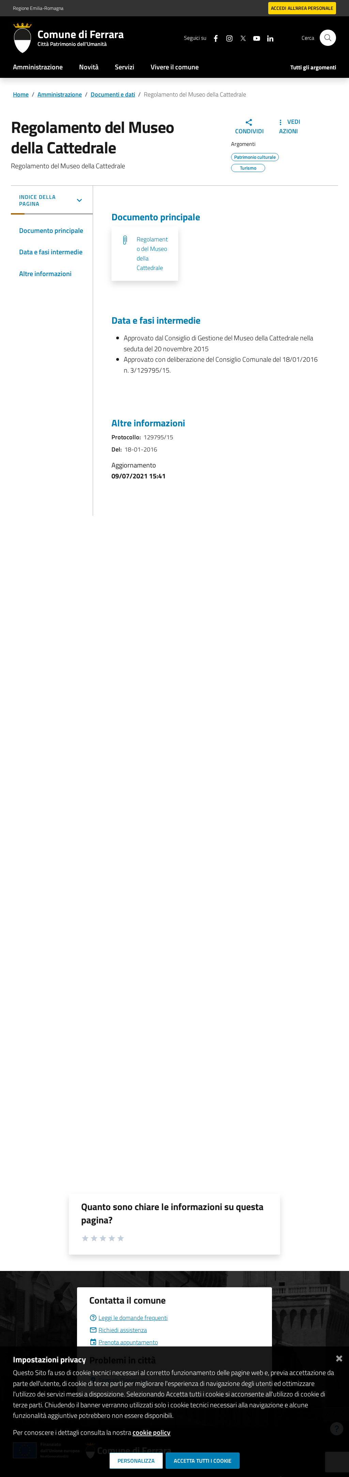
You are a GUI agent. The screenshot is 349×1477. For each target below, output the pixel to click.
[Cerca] (328, 38)
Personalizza (136, 1461)
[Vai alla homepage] (25, 37)
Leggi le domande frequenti (133, 1317)
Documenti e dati (113, 94)
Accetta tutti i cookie (202, 1461)
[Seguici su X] (240, 37)
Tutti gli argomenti (313, 67)
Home (21, 94)
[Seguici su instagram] (226, 37)
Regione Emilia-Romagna (38, 8)
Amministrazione (38, 67)
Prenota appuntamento (128, 1342)
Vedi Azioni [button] (290, 126)
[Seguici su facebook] (213, 37)
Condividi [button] (249, 131)
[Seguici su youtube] (254, 37)
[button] (52, 201)
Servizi (124, 67)
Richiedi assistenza (122, 1330)
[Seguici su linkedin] (267, 37)
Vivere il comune (175, 67)
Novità (88, 67)
